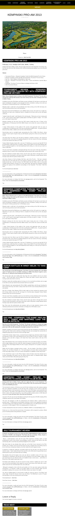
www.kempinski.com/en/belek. (18, 180)
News (36, 2)
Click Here (14, 477)
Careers (41, 2)
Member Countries (23, 3)
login (68, 2)
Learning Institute (48, 3)
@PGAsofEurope (18, 175)
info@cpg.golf (43, 522)
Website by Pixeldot (65, 524)
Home (9, 2)
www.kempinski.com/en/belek (17, 371)
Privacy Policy (25, 523)
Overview (15, 2)
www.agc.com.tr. (28, 422)
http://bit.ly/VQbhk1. (20, 249)
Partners (30, 2)
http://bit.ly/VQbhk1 (20, 309)
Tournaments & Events (57, 3)
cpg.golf (9, 365)
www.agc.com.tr (29, 179)
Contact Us (24, 522)
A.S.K (64, 2)
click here (16, 168)
